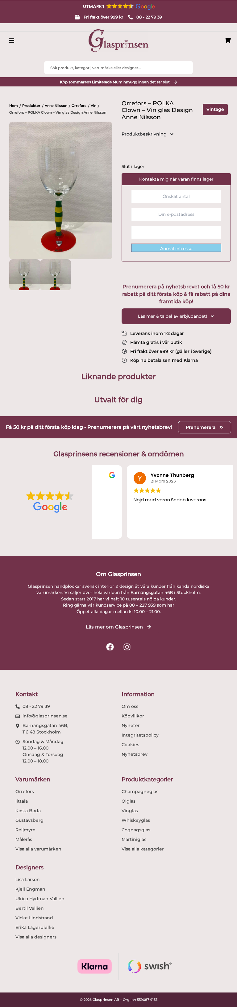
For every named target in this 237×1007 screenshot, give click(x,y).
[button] (118, 6)
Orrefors (79, 105)
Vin (93, 105)
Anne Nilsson (56, 105)
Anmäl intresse (176, 248)
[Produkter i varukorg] (228, 40)
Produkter (31, 105)
